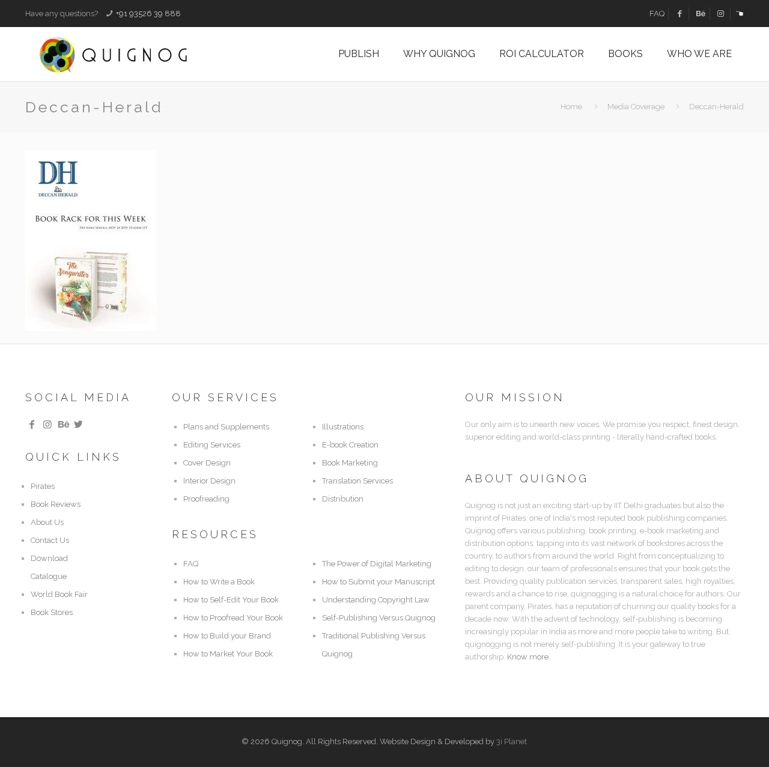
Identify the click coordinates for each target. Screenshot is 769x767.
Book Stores (52, 612)
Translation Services (357, 480)
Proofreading (206, 498)
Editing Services (211, 444)
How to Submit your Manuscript (378, 581)
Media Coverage (635, 106)
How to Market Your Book (228, 653)
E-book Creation (350, 444)
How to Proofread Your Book (233, 617)
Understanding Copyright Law (376, 599)
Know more (528, 656)
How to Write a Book (219, 581)
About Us (47, 522)
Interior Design (209, 480)
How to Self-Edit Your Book (231, 599)
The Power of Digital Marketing (376, 563)
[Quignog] (133, 54)
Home (571, 106)
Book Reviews (56, 504)
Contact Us (50, 540)
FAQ (656, 13)
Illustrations (342, 426)
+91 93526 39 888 (148, 13)
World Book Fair (59, 594)
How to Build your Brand (227, 635)
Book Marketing (350, 462)
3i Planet (511, 741)
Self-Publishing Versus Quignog (379, 617)
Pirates (43, 486)
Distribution (342, 498)
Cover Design (207, 462)
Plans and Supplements (226, 426)
